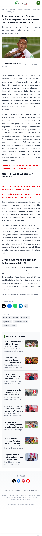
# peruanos (7, 322)
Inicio (3, 9)
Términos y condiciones (12, 491)
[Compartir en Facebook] (9, 306)
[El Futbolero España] (21, 3)
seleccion (11, 9)
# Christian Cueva (9, 325)
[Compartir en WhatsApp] (15, 306)
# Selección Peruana (10, 318)
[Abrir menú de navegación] (4, 3)
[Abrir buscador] (38, 3)
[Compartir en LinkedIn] (21, 306)
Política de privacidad (31, 491)
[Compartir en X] (4, 306)
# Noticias (24, 318)
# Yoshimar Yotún (21, 322)
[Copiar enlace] (26, 306)
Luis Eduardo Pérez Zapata (12, 63)
